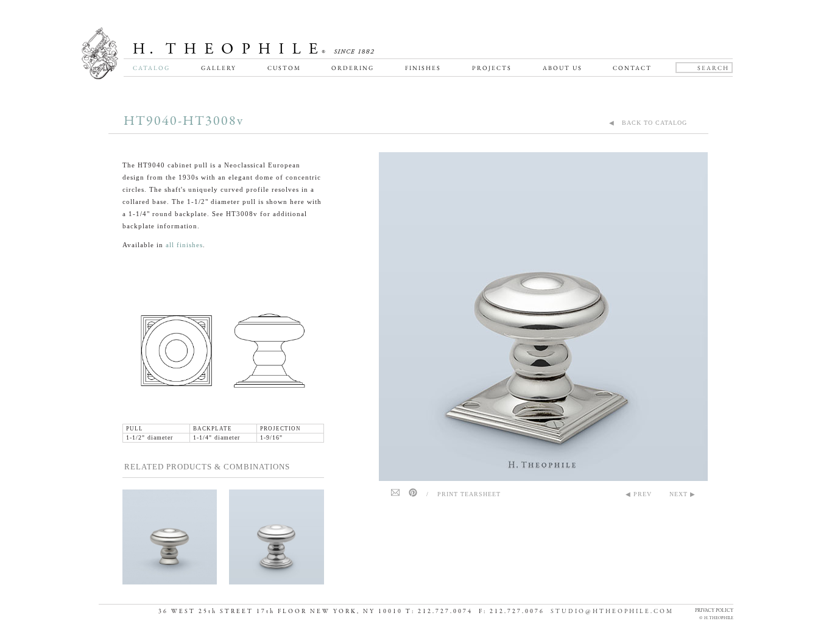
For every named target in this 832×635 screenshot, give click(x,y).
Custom (284, 68)
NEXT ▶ (682, 494)
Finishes (423, 68)
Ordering (352, 68)
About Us (562, 68)
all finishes (184, 244)
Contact (632, 68)
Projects (492, 68)
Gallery (218, 68)
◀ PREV (639, 494)
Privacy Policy (714, 610)
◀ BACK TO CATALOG (648, 122)
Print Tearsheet (469, 494)
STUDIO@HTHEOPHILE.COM (612, 612)
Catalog (151, 68)
